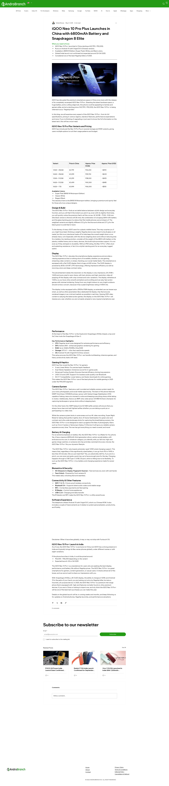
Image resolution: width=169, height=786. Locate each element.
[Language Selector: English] (29, 3)
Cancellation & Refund (122, 774)
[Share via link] (66, 603)
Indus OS (34, 11)
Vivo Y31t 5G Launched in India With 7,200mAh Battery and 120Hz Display (112, 669)
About (87, 770)
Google (79, 11)
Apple (115, 11)
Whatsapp (123, 11)
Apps (131, 11)
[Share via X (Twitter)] (57, 603)
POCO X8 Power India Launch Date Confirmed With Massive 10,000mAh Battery (55, 669)
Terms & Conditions (121, 769)
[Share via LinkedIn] (61, 603)
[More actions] (116, 23)
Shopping (139, 11)
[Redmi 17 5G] (84, 658)
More (147, 11)
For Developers (45, 11)
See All (124, 647)
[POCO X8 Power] (56, 658)
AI (101, 11)
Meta (63, 11)
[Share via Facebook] (53, 603)
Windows (55, 11)
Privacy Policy (119, 767)
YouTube (87, 11)
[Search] (163, 4)
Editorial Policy (119, 772)
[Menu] (166, 2)
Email (45, 631)
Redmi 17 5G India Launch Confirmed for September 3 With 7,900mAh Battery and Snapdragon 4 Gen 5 (84, 669)
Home (87, 767)
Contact (88, 772)
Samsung (71, 11)
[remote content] (84, 145)
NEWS (96, 11)
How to (108, 11)
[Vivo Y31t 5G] (113, 658)
